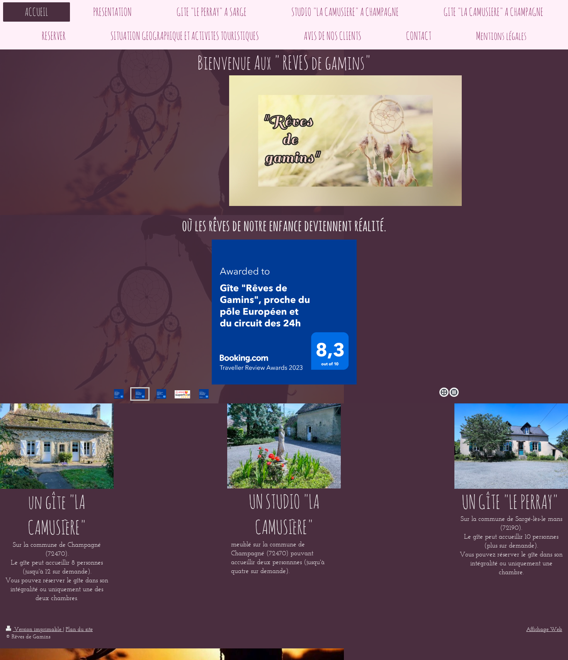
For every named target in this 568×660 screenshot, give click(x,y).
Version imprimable (38, 629)
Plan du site (79, 629)
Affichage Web (544, 629)
